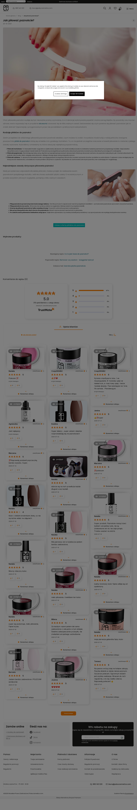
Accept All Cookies (76, 94)
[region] (69, 90)
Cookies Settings (61, 94)
